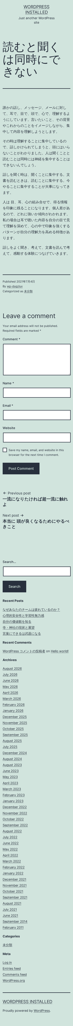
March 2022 (12, 861)
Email (8, 405)
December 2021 (14, 879)
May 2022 (10, 849)
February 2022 (14, 867)
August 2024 (12, 759)
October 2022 (13, 819)
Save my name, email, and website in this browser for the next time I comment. (36, 452)
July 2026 (10, 674)
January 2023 (13, 801)
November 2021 (15, 885)
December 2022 (15, 807)
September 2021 (15, 897)
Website (9, 428)
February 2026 (14, 704)
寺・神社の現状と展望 (19, 627)
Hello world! (60, 651)
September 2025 (15, 735)
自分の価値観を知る (17, 621)
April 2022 (10, 855)
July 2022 (10, 837)
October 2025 (13, 729)
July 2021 (10, 909)
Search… (9, 562)
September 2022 (15, 825)
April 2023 (10, 783)
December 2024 (15, 753)
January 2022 (13, 873)
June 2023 (11, 771)
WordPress (42, 1010)
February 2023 (14, 795)
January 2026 (13, 710)
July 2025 (10, 747)
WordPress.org (14, 980)
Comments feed (15, 974)
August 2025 (12, 741)
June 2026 (11, 680)
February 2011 (13, 927)
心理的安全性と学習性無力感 (23, 615)
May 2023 (10, 777)
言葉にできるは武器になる (22, 633)
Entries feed (12, 968)
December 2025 (15, 717)
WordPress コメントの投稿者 (24, 651)
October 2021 (13, 891)
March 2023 (12, 789)
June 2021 (10, 915)
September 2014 (15, 921)
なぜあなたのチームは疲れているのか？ (31, 609)
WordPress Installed (27, 1001)
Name (8, 383)
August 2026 (12, 668)
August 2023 (12, 765)
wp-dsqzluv (15, 286)
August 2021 (12, 903)
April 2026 (10, 693)
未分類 (28, 291)
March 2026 (12, 698)
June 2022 (11, 843)
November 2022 (15, 813)
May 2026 (10, 687)
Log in (7, 962)
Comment (11, 339)
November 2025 (15, 723)
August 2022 (12, 831)
